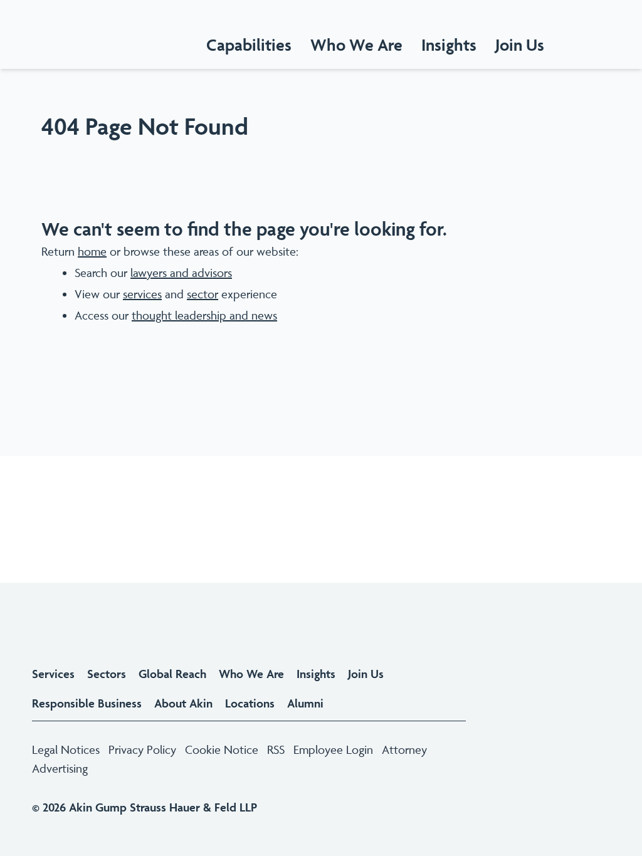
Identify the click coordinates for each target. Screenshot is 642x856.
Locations (250, 703)
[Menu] (624, 45)
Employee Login (333, 749)
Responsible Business (87, 703)
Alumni (305, 703)
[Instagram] (528, 730)
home (92, 251)
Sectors (106, 673)
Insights (316, 673)
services (142, 293)
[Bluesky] (573, 730)
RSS (276, 749)
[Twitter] (550, 730)
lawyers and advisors (181, 272)
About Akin (183, 703)
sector (202, 293)
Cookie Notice (221, 749)
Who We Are (356, 44)
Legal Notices (66, 749)
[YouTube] (596, 730)
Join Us (366, 673)
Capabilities (249, 44)
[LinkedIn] (505, 730)
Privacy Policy (142, 749)
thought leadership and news (204, 315)
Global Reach (172, 673)
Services (53, 673)
